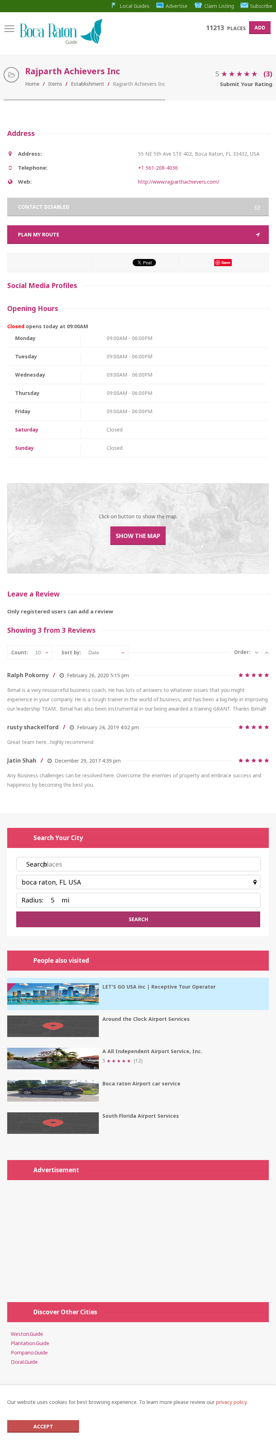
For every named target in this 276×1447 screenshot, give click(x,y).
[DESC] (256, 652)
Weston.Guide (27, 1333)
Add (259, 27)
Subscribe (261, 6)
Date (93, 652)
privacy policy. (232, 1402)
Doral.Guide (24, 1361)
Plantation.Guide (30, 1343)
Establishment (87, 83)
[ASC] (266, 652)
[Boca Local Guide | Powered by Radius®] (61, 42)
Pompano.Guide (29, 1352)
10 (38, 652)
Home (32, 83)
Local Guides (135, 6)
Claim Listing (219, 6)
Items (55, 83)
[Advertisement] (138, 1237)
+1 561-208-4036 (158, 167)
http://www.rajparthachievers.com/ (178, 181)
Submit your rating (246, 84)
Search (36, 864)
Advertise (177, 6)
